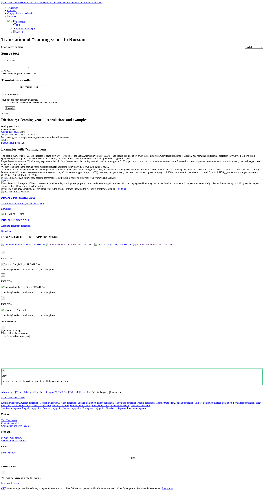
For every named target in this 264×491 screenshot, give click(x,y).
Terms (19, 392)
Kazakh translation (184, 402)
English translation (10, 402)
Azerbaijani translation (125, 402)
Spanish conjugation (11, 408)
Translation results (10, 94)
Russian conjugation (116, 408)
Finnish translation (100, 405)
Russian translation (29, 402)
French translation (68, 402)
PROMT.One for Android (13, 440)
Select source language (12, 47)
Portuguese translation (243, 402)
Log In (4, 483)
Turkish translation (21, 405)
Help (18, 25)
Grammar (11, 16)
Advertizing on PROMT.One (53, 392)
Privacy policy (31, 392)
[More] (5, 180)
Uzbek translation (60, 405)
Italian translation (105, 402)
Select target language (11, 73)
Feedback (21, 22)
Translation (12, 7)
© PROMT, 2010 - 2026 (13, 397)
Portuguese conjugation (93, 408)
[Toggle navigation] (103, 3)
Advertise (21, 32)
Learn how (167, 488)
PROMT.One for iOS (11, 437)
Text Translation (9, 420)
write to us (121, 189)
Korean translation (223, 402)
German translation (49, 402)
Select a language (100, 392)
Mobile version (83, 392)
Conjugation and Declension (15, 426)
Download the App (25, 28)
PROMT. (76, 2)
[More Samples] (5, 140)
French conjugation (136, 408)
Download (6, 208)
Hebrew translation (165, 402)
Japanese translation (140, 405)
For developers (8, 452)
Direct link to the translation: (15, 333)
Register (15, 483)
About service (8, 392)
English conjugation (31, 408)
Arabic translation (146, 402)
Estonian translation (119, 405)
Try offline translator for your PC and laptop (22, 203)
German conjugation (52, 408)
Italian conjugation (72, 408)
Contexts (11, 10)
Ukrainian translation (80, 405)
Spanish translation (87, 402)
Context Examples (10, 423)
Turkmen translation (41, 405)
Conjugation (20, 13)
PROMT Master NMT (15, 219)
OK (3, 488)
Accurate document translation (16, 225)
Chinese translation (204, 402)
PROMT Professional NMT (18, 197)
